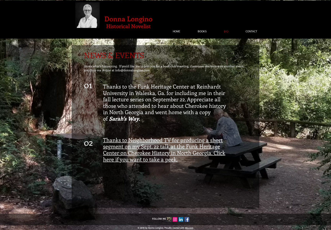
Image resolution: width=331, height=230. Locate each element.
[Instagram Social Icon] (175, 219)
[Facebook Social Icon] (186, 219)
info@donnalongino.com (132, 70)
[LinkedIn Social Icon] (181, 219)
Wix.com (189, 227)
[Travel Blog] (169, 219)
